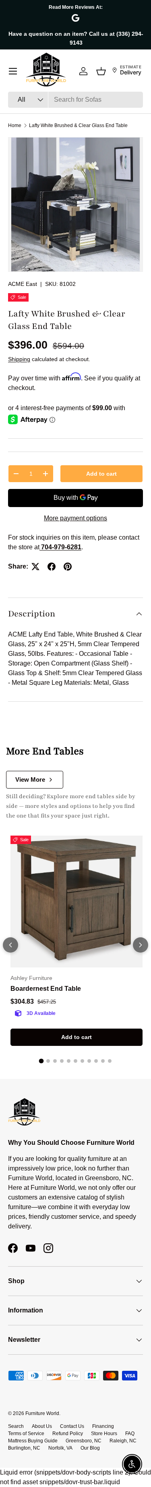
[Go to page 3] (55, 1061)
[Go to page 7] (82, 1061)
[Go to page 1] (41, 1061)
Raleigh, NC (123, 1441)
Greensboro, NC (83, 1441)
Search (16, 1426)
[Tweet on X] (35, 567)
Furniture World (42, 1413)
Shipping (19, 359)
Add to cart (101, 473)
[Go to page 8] (89, 1061)
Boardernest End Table (45, 988)
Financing (103, 1426)
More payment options (75, 518)
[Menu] (13, 71)
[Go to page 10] (103, 1061)
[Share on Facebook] (51, 567)
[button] (101, 71)
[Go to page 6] (75, 1061)
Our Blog (90, 1448)
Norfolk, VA (60, 1448)
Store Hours (104, 1433)
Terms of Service (26, 1433)
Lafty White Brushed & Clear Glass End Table (78, 125)
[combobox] (75, 100)
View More (30, 779)
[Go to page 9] (96, 1061)
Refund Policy (67, 1433)
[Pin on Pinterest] (68, 567)
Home (14, 125)
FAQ (129, 1433)
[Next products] (140, 945)
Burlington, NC (24, 1448)
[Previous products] (10, 945)
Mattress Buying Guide (33, 1441)
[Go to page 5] (68, 1061)
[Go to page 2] (48, 1061)
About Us (42, 1426)
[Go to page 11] (110, 1061)
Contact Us (72, 1426)
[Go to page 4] (62, 1061)
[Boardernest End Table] (76, 901)
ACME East (22, 284)
